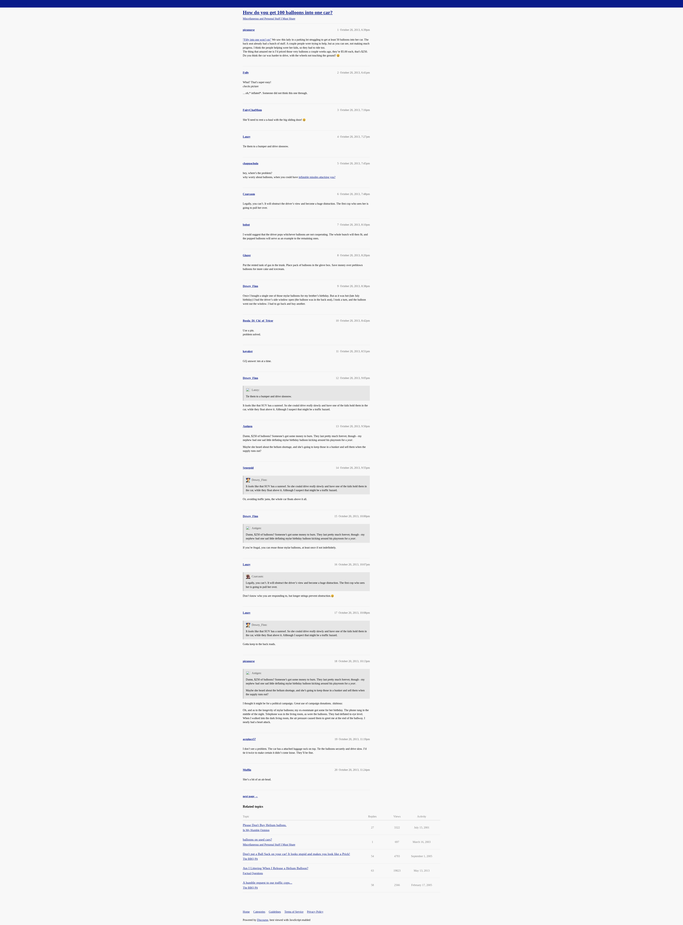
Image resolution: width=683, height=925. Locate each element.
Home (246, 911)
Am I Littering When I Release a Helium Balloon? (275, 868)
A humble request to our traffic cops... (267, 882)
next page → (250, 796)
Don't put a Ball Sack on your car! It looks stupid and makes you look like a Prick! (296, 854)
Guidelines (275, 911)
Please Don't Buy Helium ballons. (265, 825)
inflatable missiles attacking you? (317, 177)
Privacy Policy (315, 911)
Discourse (262, 919)
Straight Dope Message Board (19, 3)
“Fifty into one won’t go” (257, 39)
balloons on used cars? (257, 839)
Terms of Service (293, 911)
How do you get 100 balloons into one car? (288, 12)
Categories (259, 911)
